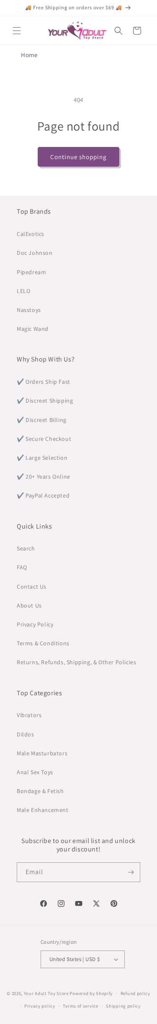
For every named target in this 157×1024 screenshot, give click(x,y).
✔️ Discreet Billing (42, 420)
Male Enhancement (43, 810)
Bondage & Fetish (40, 791)
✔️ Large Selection (42, 457)
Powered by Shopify (91, 993)
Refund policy (135, 993)
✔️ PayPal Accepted (43, 495)
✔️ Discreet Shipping (45, 400)
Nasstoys (29, 310)
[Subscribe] (130, 872)
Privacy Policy (35, 624)
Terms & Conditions (43, 643)
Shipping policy (123, 1006)
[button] (17, 30)
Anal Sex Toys (35, 772)
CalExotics (30, 234)
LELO (23, 291)
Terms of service (80, 1006)
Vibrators (29, 715)
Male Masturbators (42, 753)
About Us (29, 605)
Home (29, 55)
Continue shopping (78, 157)
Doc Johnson (35, 253)
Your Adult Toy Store (46, 993)
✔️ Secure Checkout (44, 439)
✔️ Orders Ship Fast (43, 381)
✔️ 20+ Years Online (43, 476)
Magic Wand (33, 329)
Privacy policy (39, 1006)
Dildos (25, 734)
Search (26, 548)
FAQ (22, 567)
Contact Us (31, 586)
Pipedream (31, 272)
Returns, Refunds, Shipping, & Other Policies (76, 662)
